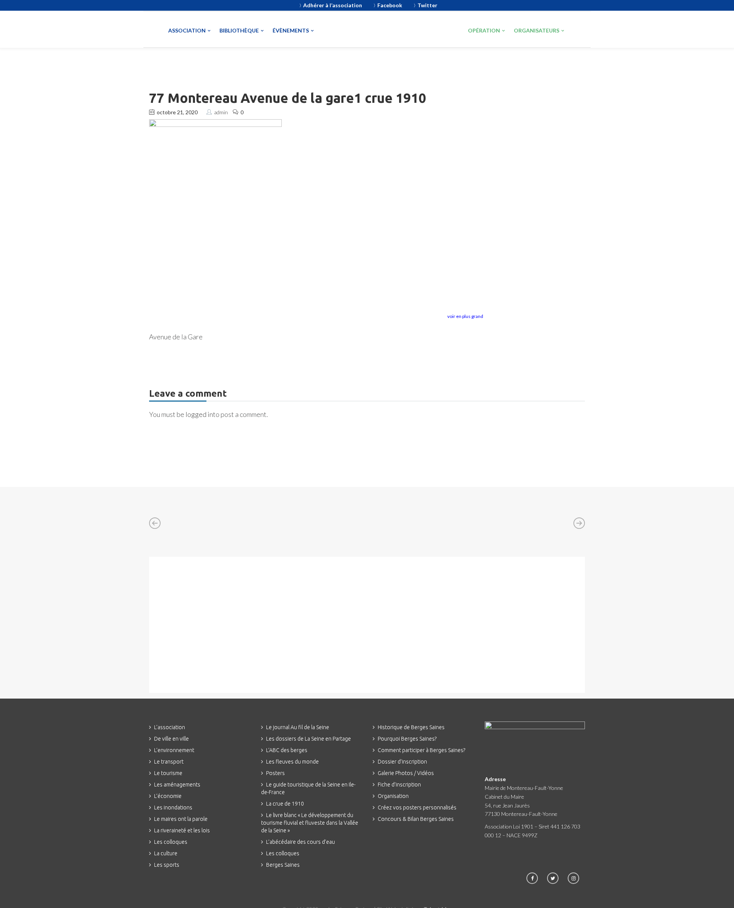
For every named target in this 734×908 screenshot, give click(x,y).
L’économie (168, 796)
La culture (165, 853)
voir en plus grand (465, 316)
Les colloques (170, 842)
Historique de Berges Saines (411, 727)
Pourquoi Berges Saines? (407, 739)
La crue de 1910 (285, 804)
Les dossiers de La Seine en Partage (308, 739)
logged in (199, 414)
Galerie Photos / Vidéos (406, 773)
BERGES (430, 29)
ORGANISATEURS (536, 30)
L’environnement (174, 750)
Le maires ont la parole (181, 819)
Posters (275, 773)
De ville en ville (171, 739)
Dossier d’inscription (402, 762)
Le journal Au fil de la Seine (297, 727)
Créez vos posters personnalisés (417, 807)
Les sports (166, 865)
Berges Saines (283, 865)
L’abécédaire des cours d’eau (300, 842)
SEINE (358, 30)
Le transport (169, 762)
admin (221, 112)
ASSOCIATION (187, 30)
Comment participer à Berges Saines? (421, 750)
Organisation (393, 796)
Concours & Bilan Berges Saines (416, 819)
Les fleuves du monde (292, 762)
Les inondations (173, 807)
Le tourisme (168, 773)
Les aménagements (177, 785)
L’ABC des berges (286, 750)
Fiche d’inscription (399, 785)
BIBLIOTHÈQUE (239, 30)
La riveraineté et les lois (182, 830)
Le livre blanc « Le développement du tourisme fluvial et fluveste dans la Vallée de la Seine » (309, 822)
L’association (169, 727)
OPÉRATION (484, 30)
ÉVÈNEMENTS (291, 30)
